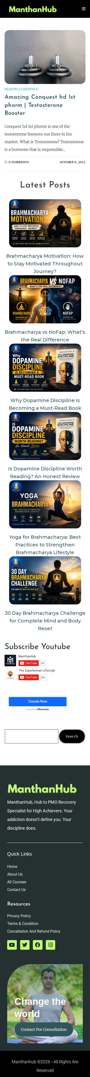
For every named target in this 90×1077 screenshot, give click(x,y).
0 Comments (19, 162)
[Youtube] (12, 945)
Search (72, 736)
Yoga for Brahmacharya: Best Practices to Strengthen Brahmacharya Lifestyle (45, 544)
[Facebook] (37, 945)
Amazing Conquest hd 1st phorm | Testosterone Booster (40, 105)
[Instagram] (50, 945)
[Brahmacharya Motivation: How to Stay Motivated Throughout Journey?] (45, 223)
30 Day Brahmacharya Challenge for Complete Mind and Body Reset (45, 620)
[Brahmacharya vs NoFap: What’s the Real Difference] (45, 299)
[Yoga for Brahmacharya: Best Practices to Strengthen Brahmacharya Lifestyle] (45, 504)
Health (11, 89)
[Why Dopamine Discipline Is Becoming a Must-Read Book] (45, 368)
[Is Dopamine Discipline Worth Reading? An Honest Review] (45, 436)
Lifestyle (29, 89)
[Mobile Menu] (84, 8)
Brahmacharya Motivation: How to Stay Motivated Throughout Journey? (45, 263)
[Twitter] (25, 945)
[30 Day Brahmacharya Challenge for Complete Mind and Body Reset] (45, 580)
